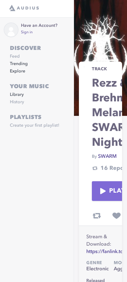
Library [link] (17, 94)
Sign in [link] (27, 32)
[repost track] (97, 216)
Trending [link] (19, 64)
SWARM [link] (107, 156)
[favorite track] (116, 216)
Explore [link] (17, 71)
